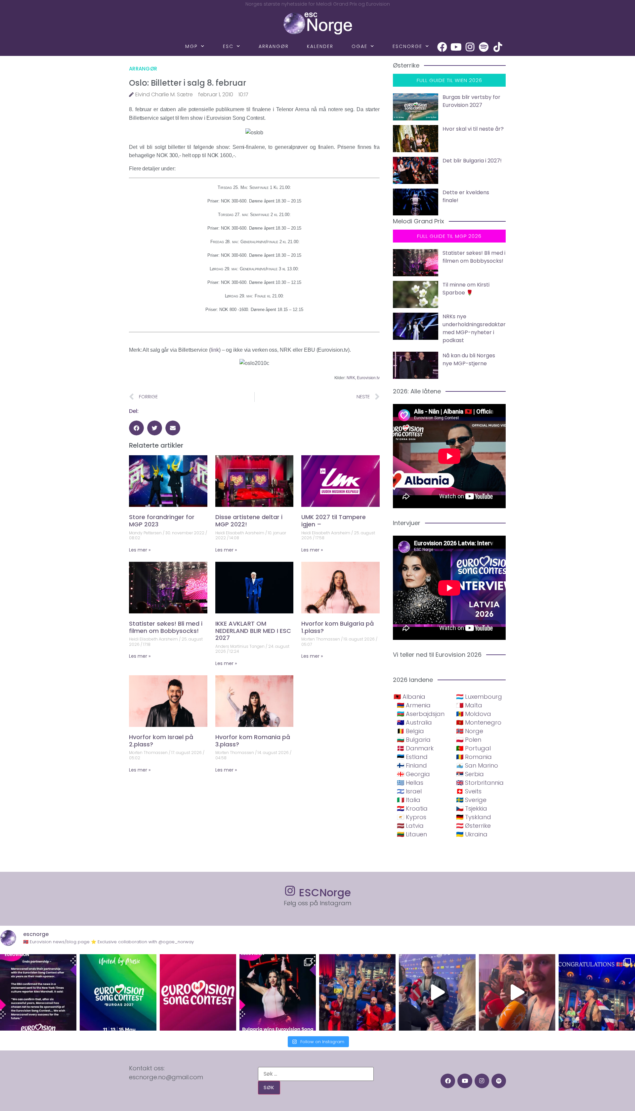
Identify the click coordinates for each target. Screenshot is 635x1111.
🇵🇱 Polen (468, 739)
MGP (191, 46)
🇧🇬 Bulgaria (414, 739)
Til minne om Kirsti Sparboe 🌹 (466, 288)
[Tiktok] (498, 47)
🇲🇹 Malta (469, 705)
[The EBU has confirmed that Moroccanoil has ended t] (38, 992)
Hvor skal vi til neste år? (473, 129)
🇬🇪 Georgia (413, 774)
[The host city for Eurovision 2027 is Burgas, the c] (118, 992)
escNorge (407, 46)
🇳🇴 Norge (469, 731)
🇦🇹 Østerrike (473, 826)
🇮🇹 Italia (408, 800)
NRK (351, 378)
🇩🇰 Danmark (415, 748)
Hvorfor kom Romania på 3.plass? (252, 740)
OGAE (359, 46)
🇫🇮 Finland (412, 765)
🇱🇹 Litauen (412, 834)
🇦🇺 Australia (414, 722)
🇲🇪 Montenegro (478, 722)
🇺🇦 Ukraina (471, 834)
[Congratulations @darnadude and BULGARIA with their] (277, 992)
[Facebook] (442, 47)
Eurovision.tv (368, 378)
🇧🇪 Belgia (410, 731)
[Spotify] (484, 47)
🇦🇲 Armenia (414, 705)
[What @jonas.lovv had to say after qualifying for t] (517, 992)
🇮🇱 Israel (409, 791)
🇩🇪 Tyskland (473, 817)
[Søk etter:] (316, 1074)
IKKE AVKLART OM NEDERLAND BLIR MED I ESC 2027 (253, 630)
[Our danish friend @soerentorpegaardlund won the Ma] (437, 992)
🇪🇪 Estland (412, 757)
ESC (228, 46)
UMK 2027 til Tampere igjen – (333, 520)
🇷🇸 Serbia (470, 774)
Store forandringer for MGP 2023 (161, 520)
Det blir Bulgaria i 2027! (472, 160)
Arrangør (274, 46)
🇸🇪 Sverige (471, 800)
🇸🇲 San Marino (477, 765)
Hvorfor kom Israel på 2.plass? (161, 740)
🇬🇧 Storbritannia (480, 782)
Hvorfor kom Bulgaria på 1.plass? (337, 627)
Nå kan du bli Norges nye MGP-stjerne (469, 359)
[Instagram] (470, 47)
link (215, 350)
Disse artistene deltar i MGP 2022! (248, 520)
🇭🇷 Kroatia (412, 808)
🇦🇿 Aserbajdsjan (420, 714)
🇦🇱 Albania (409, 696)
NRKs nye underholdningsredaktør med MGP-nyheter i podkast (474, 328)
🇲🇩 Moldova (473, 714)
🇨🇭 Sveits (469, 791)
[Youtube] (456, 47)
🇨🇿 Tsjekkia (471, 808)
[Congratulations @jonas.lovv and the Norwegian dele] (597, 992)
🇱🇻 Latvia (410, 826)
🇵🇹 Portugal (473, 748)
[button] (136, 428)
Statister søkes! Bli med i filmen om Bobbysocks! (165, 627)
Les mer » (139, 550)
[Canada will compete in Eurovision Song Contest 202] (198, 992)
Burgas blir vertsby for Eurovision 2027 (471, 101)
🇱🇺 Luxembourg (479, 696)
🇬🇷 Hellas (410, 782)
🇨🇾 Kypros (411, 817)
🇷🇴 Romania (474, 757)
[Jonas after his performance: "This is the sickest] (357, 992)
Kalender (320, 46)
